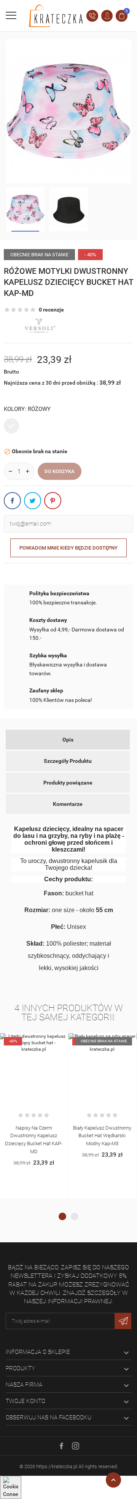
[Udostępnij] (12, 500)
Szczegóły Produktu (68, 761)
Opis (67, 740)
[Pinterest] (52, 500)
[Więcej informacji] (42, 1040)
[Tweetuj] (32, 500)
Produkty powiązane (67, 783)
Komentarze (68, 804)
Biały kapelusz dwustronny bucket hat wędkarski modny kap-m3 (102, 1136)
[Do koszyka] (26, 1040)
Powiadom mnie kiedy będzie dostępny (68, 548)
